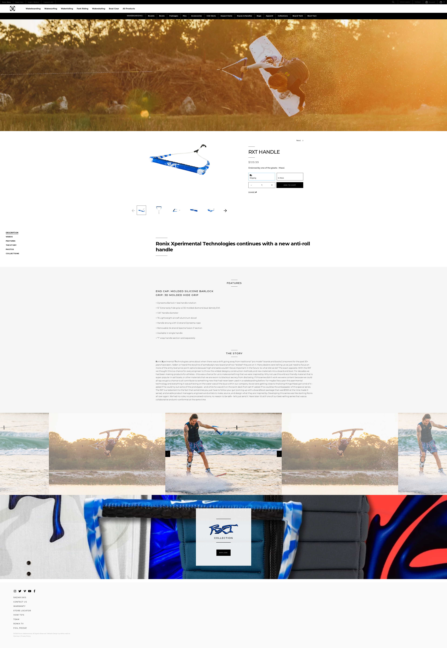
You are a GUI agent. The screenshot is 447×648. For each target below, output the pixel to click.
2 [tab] (224, 491)
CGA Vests (211, 16)
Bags (259, 16)
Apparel (269, 16)
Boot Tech (312, 16)
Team (16, 619)
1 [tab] (222, 491)
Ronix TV (18, 624)
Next (225, 210)
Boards (151, 16)
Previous (133, 210)
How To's (18, 615)
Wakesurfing (50, 9)
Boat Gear (114, 9)
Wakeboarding (33, 9)
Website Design (52, 633)
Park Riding (82, 9)
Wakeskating (98, 9)
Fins (184, 16)
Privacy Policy (26, 636)
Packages (173, 16)
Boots (162, 16)
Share (252, 192)
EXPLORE (223, 552)
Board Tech (298, 16)
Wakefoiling (67, 9)
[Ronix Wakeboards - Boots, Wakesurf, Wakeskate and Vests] (12, 8)
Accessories (196, 16)
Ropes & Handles (244, 16)
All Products (129, 9)
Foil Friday (20, 628)
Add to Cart (290, 185)
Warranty (19, 606)
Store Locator (22, 610)
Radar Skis (19, 597)
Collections (283, 16)
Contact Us (20, 602)
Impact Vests (226, 16)
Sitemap (16, 636)
